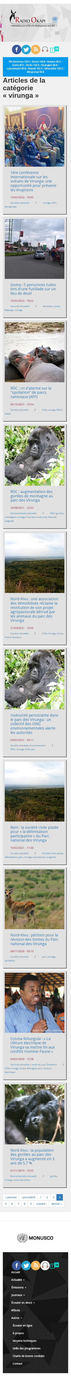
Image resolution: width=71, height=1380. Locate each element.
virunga (46, 202)
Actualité (24, 202)
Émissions (52, 1064)
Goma (56, 306)
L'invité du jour (38, 1064)
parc (33, 749)
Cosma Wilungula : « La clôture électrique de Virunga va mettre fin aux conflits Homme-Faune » (32, 1045)
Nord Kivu (25, 1179)
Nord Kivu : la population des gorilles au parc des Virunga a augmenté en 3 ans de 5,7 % (32, 1157)
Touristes (31, 517)
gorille (53, 1176)
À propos (18, 1333)
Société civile (49, 853)
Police (8, 637)
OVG (53, 202)
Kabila (8, 413)
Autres (15, 1318)
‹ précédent (28, 1197)
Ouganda (9, 520)
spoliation (10, 960)
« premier (11, 1197)
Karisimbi (47, 306)
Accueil (15, 1272)
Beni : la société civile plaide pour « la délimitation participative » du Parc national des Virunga (34, 834)
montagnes (10, 517)
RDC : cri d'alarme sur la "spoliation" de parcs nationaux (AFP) (30, 392)
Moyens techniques (25, 1340)
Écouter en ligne (22, 1325)
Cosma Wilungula (28, 1068)
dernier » (56, 1204)
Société (14, 409)
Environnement (18, 513)
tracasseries (39, 857)
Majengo (9, 310)
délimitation (11, 857)
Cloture (47, 1068)
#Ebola (15, 1310)
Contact (17, 1363)
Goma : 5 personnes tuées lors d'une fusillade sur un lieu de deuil (33, 289)
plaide (60, 853)
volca (16, 1179)
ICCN (44, 409)
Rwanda (52, 517)
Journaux (17, 1295)
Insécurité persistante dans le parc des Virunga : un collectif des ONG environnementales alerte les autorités (34, 724)
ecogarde (51, 857)
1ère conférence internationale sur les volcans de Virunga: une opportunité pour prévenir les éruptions (33, 181)
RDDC (59, 409)
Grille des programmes (27, 1348)
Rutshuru (17, 637)
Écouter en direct (22, 1302)
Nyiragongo (11, 206)
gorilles (60, 513)
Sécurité (14, 202)
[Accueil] (34, 18)
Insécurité (42, 517)
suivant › (41, 1204)
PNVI (52, 513)
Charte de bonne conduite (28, 1356)
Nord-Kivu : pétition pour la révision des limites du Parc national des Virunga (34, 939)
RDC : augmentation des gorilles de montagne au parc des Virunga (31, 496)
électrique (10, 1072)
